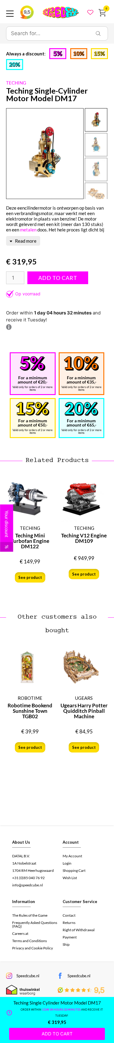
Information (23, 901)
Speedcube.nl (27, 975)
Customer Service (80, 901)
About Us (21, 842)
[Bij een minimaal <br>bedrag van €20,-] (32, 363)
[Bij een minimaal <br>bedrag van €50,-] (32, 409)
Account (71, 842)
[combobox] (47, 34)
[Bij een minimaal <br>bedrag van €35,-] (81, 363)
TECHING (16, 82)
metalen (28, 229)
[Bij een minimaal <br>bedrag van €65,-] (81, 409)
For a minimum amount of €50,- (32, 422)
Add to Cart (57, 277)
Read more (25, 241)
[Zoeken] (98, 34)
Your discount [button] (6, 529)
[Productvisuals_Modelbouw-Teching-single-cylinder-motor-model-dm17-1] (44, 153)
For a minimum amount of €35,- (81, 379)
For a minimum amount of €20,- (32, 379)
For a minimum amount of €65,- (81, 422)
